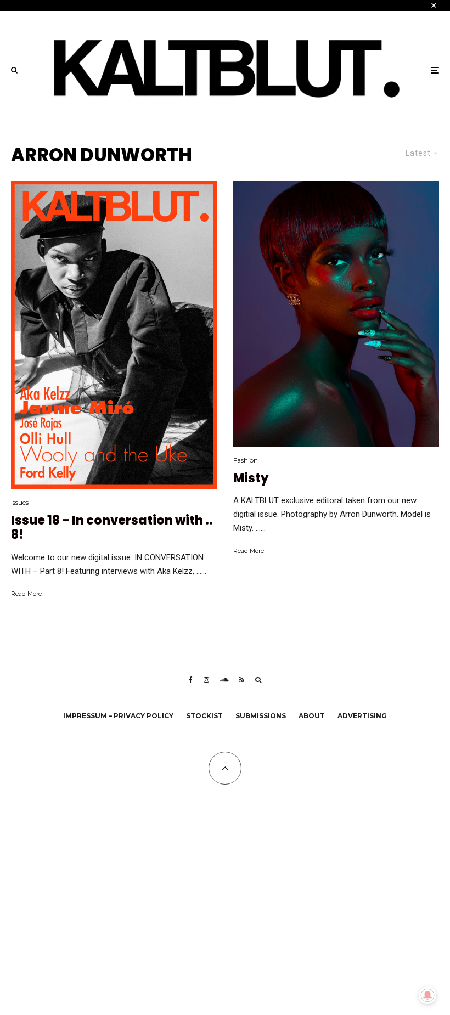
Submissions (260, 716)
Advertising (362, 716)
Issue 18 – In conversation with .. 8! (112, 528)
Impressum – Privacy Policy (118, 716)
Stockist (204, 716)
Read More (26, 593)
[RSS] (242, 680)
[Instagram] (206, 680)
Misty (250, 478)
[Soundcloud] (224, 680)
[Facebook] (190, 680)
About (312, 716)
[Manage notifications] (427, 995)
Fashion (245, 460)
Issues (20, 502)
